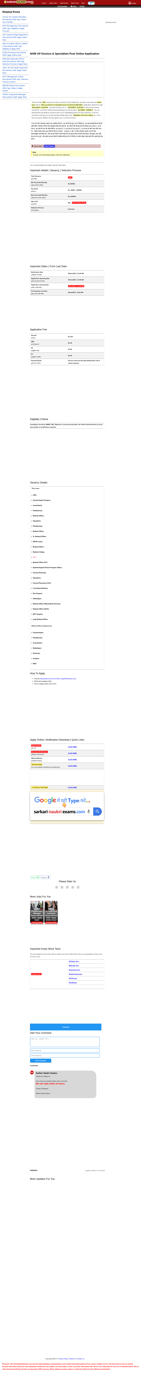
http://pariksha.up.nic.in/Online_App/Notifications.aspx (58, 678)
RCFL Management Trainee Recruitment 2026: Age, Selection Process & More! (15, 79)
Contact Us (80, 1359)
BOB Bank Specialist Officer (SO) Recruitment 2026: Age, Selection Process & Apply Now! (14, 61)
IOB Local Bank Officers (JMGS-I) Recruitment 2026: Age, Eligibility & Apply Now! (15, 46)
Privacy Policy (63, 1359)
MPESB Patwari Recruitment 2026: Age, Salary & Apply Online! (13, 88)
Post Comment (40, 1060)
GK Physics (73, 978)
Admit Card (75, 3)
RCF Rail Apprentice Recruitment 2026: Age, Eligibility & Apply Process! (15, 28)
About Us (72, 1359)
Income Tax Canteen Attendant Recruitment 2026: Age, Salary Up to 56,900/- (14, 19)
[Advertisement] (73, 14)
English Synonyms (75, 974)
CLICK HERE (72, 747)
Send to (34, 877)
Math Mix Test (74, 965)
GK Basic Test (74, 961)
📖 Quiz (73, 6)
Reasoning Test (74, 970)
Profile (82, 6)
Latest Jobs (53, 3)
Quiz (83, 3)
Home (44, 3)
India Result (64, 3)
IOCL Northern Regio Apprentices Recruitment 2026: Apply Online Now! (15, 37)
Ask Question (62, 6)
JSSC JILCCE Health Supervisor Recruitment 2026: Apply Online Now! (15, 70)
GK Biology (73, 982)
